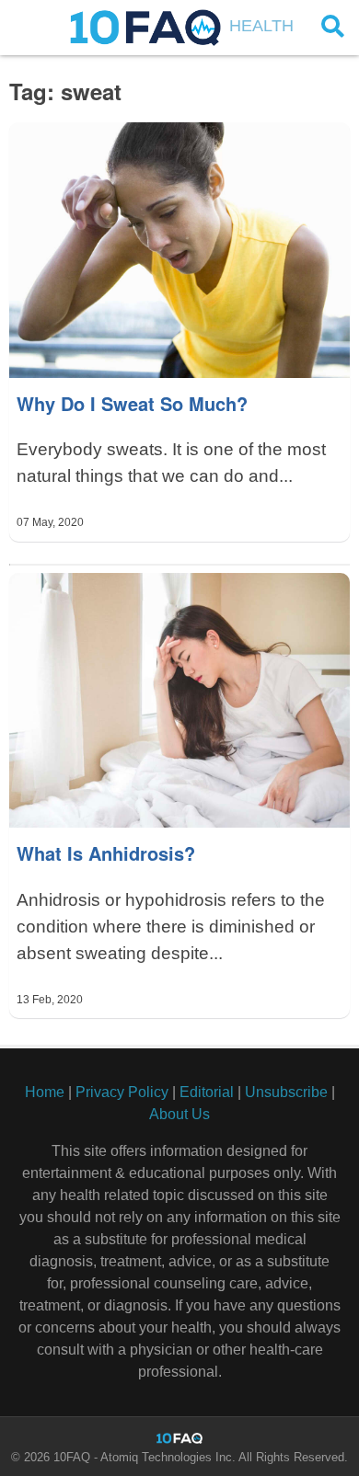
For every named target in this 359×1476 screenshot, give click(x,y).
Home (44, 1092)
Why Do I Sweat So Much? (132, 403)
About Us (179, 1114)
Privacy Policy (121, 1092)
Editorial (207, 1092)
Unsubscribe (286, 1092)
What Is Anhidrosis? (106, 853)
